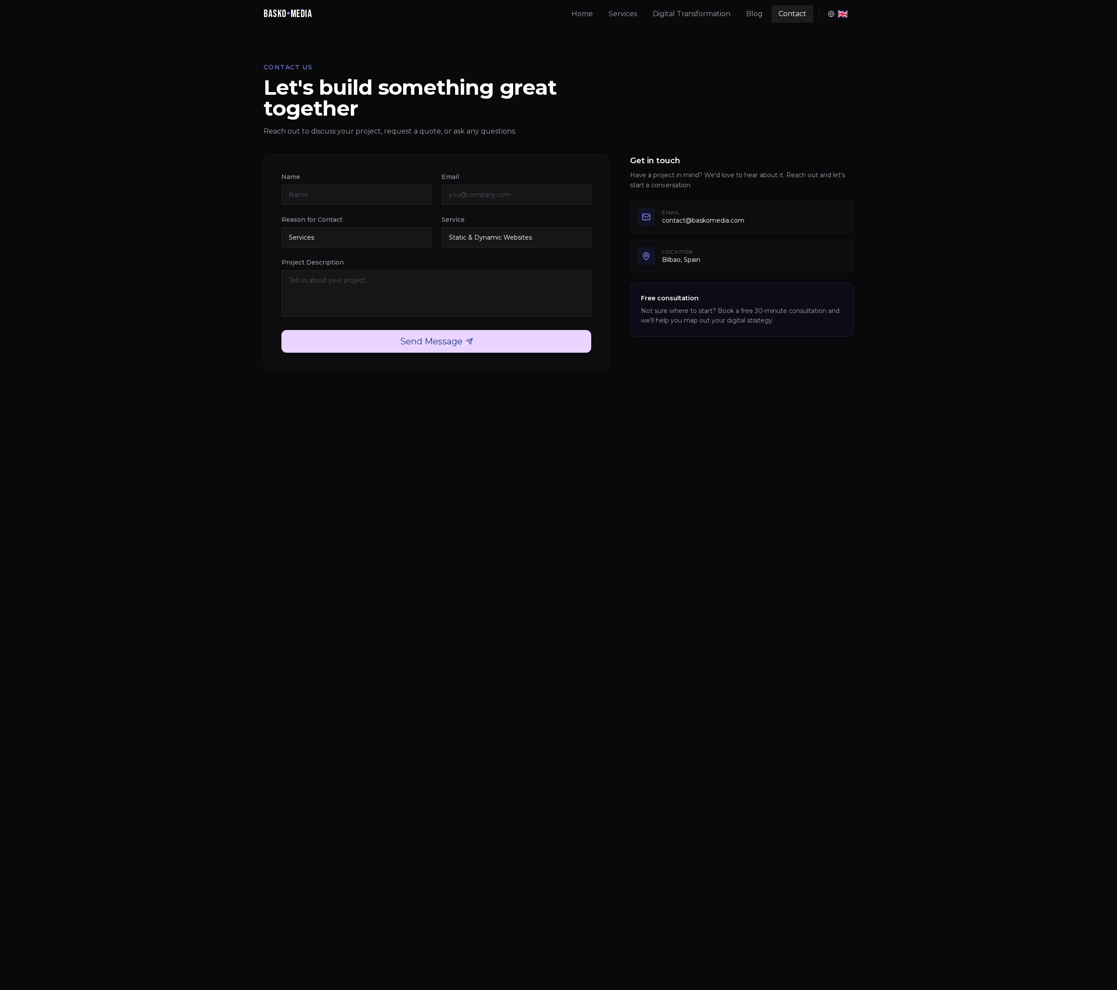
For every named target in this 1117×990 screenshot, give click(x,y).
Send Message (431, 341)
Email (450, 177)
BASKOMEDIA (288, 13)
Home (582, 14)
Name (290, 177)
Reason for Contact (312, 219)
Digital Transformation (691, 14)
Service (453, 219)
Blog (754, 14)
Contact (792, 14)
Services (623, 14)
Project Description (312, 262)
